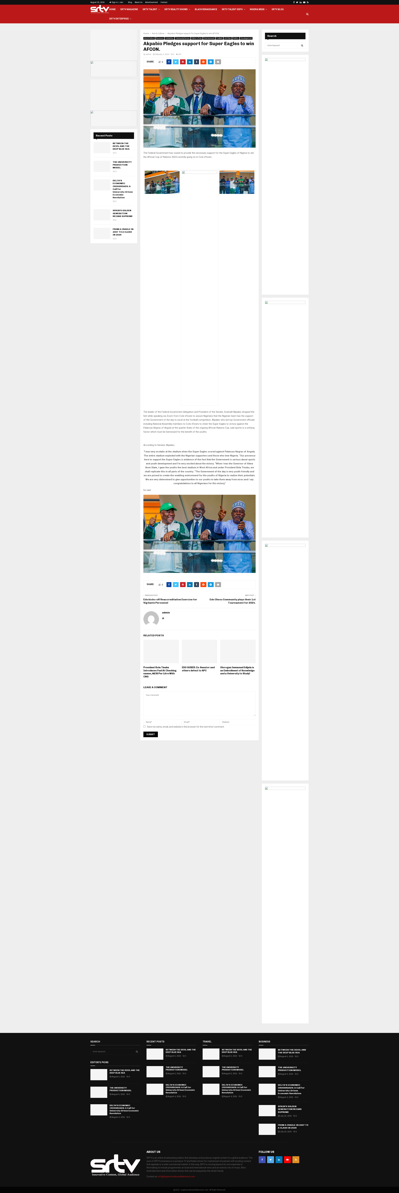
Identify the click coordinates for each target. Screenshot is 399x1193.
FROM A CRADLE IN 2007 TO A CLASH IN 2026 (123, 232)
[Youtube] (287, 1159)
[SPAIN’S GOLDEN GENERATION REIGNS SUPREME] (102, 214)
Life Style (227, 38)
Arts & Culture (149, 38)
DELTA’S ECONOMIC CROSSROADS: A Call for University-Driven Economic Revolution (124, 1109)
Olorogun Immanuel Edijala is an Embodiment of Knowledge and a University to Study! (237, 670)
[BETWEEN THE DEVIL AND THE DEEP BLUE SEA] (102, 147)
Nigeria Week (257, 9)
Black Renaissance (206, 9)
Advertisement (151, 2)
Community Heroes (182, 38)
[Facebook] (262, 1159)
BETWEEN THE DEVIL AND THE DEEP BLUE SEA (121, 146)
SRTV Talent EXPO (232, 9)
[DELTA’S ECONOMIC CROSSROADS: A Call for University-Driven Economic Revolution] (102, 184)
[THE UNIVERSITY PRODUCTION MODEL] (102, 166)
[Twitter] (270, 1159)
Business (159, 38)
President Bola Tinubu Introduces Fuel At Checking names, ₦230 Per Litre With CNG (159, 672)
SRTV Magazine (129, 9)
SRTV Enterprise (119, 18)
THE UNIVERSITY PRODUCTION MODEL (122, 165)
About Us (138, 2)
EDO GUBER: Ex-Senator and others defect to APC (198, 669)
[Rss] (295, 1159)
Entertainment (209, 38)
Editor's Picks (197, 38)
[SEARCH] (302, 45)
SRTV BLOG (278, 9)
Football (219, 38)
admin (148, 54)
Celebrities (169, 38)
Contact (164, 2)
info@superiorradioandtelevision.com (176, 1176)
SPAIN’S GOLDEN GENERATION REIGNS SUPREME (123, 213)
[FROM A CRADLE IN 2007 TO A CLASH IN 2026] (102, 233)
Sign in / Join (117, 2)
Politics (236, 38)
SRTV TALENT (150, 9)
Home (112, 9)
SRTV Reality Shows (176, 9)
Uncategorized (246, 38)
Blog (130, 2)
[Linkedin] (279, 1159)
